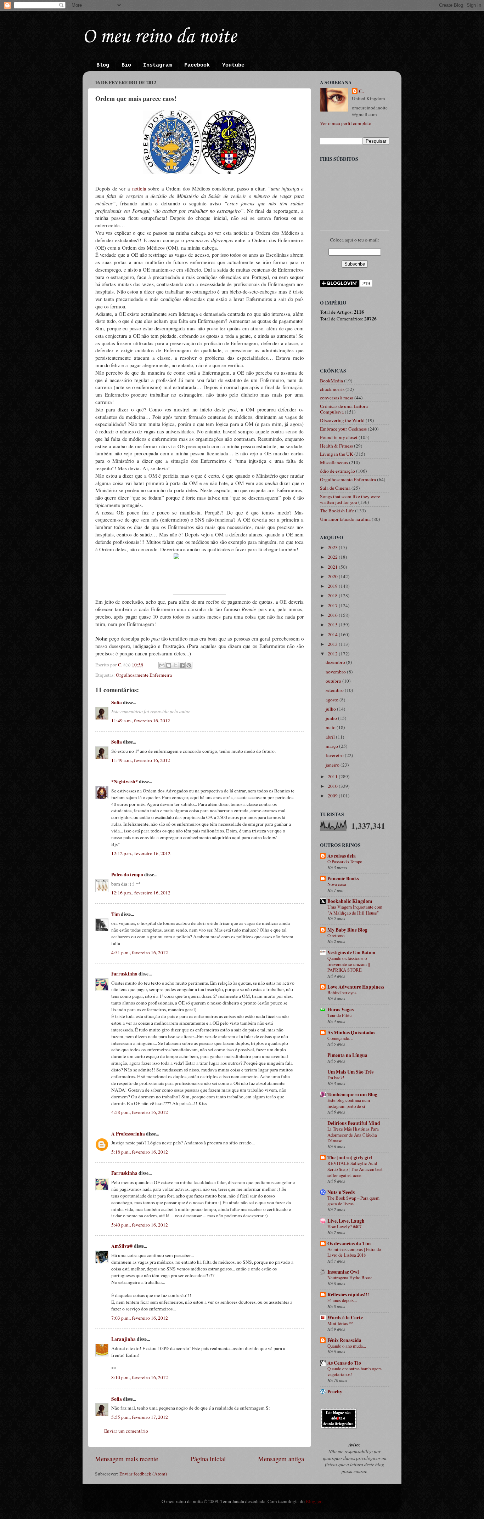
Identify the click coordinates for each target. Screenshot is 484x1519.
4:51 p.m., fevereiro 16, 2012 (139, 952)
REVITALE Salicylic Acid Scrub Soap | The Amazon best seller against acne (355, 1169)
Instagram (157, 65)
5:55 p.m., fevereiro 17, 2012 (139, 1417)
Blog (102, 65)
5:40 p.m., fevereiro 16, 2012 (139, 1225)
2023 (333, 547)
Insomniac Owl (343, 1271)
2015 (333, 624)
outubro (334, 681)
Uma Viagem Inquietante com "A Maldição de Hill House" (354, 910)
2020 (333, 576)
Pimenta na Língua (347, 1055)
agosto (332, 699)
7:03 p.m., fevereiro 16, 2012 (139, 1318)
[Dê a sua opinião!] (168, 665)
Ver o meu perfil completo (345, 123)
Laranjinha (123, 1339)
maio (331, 727)
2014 (333, 634)
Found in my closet (339, 437)
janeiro (333, 765)
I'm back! (335, 1077)
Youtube (233, 65)
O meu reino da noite (159, 37)
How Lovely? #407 (344, 1226)
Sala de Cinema (335, 488)
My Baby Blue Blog (347, 929)
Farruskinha (124, 973)
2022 (333, 557)
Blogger (313, 1501)
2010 (333, 786)
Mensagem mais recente (126, 1458)
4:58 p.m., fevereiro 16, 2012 (139, 1112)
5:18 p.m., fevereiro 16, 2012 (139, 1152)
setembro (335, 690)
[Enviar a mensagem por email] (161, 665)
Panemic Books (343, 878)
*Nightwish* (124, 781)
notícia (139, 188)
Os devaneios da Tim (349, 1243)
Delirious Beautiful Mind (353, 1123)
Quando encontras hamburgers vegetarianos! (354, 1371)
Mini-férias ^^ (340, 1323)
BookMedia (331, 380)
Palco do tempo (127, 874)
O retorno (335, 935)
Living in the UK (336, 454)
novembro (336, 672)
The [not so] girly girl (349, 1157)
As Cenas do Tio (344, 1362)
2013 (333, 644)
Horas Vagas (340, 1009)
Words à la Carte (345, 1317)
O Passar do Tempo (344, 861)
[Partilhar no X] (175, 665)
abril (331, 737)
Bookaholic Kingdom (349, 901)
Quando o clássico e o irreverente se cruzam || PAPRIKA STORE (348, 964)
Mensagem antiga (281, 1458)
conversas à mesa (336, 397)
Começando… (340, 1038)
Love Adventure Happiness (355, 986)
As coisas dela (341, 855)
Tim (115, 914)
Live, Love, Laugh (346, 1220)
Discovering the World (342, 420)
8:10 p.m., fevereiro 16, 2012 (139, 1377)
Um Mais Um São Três (350, 1071)
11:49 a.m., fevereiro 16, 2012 (140, 720)
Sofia (116, 702)
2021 (333, 567)
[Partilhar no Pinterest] (188, 665)
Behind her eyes (341, 992)
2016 (333, 615)
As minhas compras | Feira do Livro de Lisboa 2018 (354, 1252)
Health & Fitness (336, 446)
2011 (333, 776)
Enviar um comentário (126, 1431)
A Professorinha (128, 1133)
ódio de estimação (337, 471)
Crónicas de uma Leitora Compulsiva (344, 409)
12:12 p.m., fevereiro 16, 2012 (140, 853)
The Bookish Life (337, 510)
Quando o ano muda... (346, 1346)
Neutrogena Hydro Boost (349, 1277)
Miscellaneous (334, 462)
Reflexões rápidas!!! (348, 1294)
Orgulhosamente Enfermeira (144, 675)
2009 (333, 795)
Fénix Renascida (344, 1340)
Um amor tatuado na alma (345, 519)
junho (332, 718)
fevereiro (335, 755)
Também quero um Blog (352, 1094)
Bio (126, 65)
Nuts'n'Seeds (341, 1192)
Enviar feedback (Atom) (143, 1473)
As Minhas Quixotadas (351, 1032)
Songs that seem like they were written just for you (350, 499)
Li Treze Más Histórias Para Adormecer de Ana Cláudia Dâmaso (353, 1135)
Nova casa (336, 884)
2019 (333, 586)
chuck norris (332, 389)
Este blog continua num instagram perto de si (348, 1103)
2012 (333, 653)
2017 (333, 605)
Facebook (197, 65)
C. (361, 91)
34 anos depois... (342, 1300)
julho (331, 709)
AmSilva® (122, 1246)
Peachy (334, 1391)
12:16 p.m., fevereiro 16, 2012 (140, 892)
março (332, 746)
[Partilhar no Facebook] (182, 665)
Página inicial (208, 1458)
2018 (333, 595)
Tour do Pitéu (339, 1015)
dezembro (336, 662)
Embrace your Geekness (343, 429)
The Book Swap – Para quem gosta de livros (353, 1201)
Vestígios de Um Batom (351, 952)
